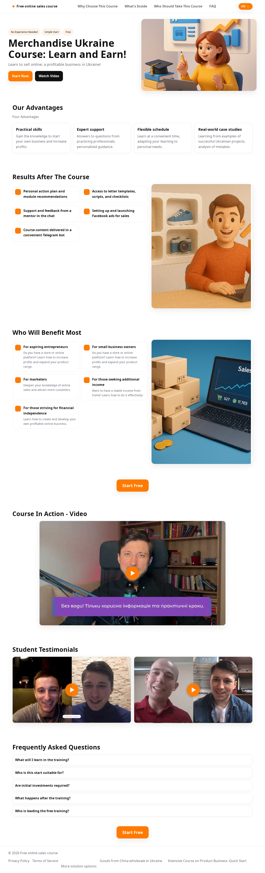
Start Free (132, 485)
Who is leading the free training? (42, 811)
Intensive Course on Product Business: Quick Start (207, 861)
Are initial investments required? (42, 785)
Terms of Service (45, 861)
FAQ (212, 6)
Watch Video (49, 76)
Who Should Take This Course (178, 6)
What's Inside (136, 6)
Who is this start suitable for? (39, 772)
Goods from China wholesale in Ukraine (131, 861)
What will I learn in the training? (42, 760)
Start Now (20, 76)
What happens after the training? (43, 798)
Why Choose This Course (98, 6)
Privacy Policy (18, 861)
